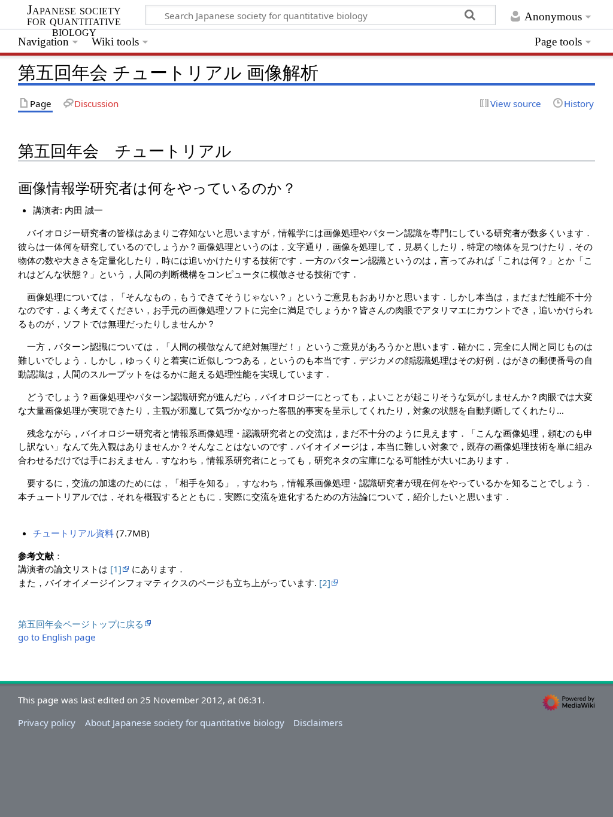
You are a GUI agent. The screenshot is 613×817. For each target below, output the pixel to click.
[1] (116, 569)
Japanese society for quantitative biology (74, 21)
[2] (324, 583)
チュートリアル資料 (73, 533)
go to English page (57, 637)
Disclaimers (317, 722)
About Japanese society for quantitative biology (184, 722)
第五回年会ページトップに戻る (81, 624)
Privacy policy (46, 722)
